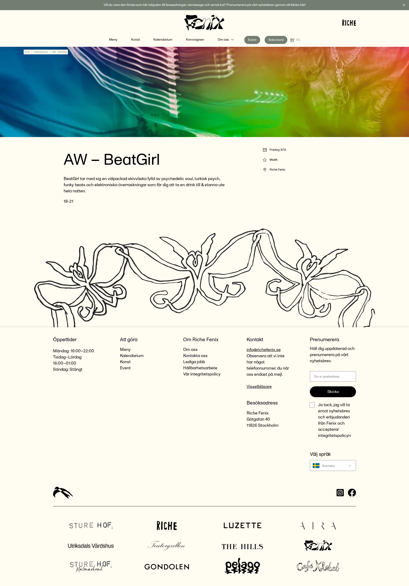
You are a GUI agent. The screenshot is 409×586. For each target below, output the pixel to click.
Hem (27, 52)
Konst (135, 39)
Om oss (223, 39)
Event (252, 40)
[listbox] (333, 465)
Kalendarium (162, 39)
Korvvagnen (195, 39)
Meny (113, 39)
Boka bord (276, 40)
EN (298, 40)
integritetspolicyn (334, 436)
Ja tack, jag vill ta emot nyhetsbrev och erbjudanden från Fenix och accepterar (334, 420)
